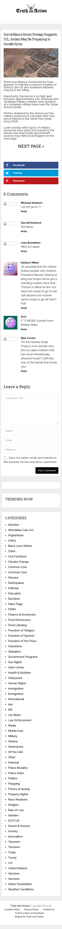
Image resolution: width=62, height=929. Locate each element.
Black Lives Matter (20, 546)
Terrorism (14, 841)
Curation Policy (12, 909)
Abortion (13, 524)
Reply (24, 211)
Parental (13, 762)
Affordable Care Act (21, 530)
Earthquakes (16, 583)
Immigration (15, 688)
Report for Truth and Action (29, 916)
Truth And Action (20, 905)
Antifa (12, 540)
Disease (13, 577)
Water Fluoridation (20, 884)
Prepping (14, 783)
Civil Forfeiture (17, 556)
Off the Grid (15, 752)
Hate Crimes (16, 667)
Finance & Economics (22, 614)
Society (13, 831)
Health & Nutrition (19, 672)
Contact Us (48, 909)
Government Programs (23, 656)
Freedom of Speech (21, 635)
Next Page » (31, 146)
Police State (16, 773)
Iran (10, 704)
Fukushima (15, 646)
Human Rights (17, 683)
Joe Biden (14, 715)
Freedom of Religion (21, 630)
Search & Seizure (19, 826)
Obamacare (15, 746)
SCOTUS (13, 820)
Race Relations (18, 799)
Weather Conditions (21, 889)
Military (12, 736)
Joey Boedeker (31, 242)
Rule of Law (16, 810)
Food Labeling (17, 625)
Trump (12, 857)
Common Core (17, 567)
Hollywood (15, 678)
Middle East (15, 730)
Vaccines (14, 873)
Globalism (14, 651)
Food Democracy (19, 619)
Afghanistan (16, 535)
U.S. (10, 863)
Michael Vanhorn (31, 202)
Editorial (13, 588)
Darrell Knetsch (31, 222)
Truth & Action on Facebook (29, 913)
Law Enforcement (20, 720)
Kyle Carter (28, 338)
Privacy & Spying (19, 789)
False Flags (15, 604)
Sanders (13, 815)
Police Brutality (18, 767)
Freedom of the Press (22, 641)
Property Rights (18, 794)
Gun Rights (15, 662)
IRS (10, 709)
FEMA (12, 609)
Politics (12, 778)
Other (11, 757)
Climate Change (18, 561)
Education (14, 593)
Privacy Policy (31, 909)
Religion (13, 804)
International (16, 699)
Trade (12, 852)
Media (12, 725)
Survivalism (15, 836)
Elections (14, 598)
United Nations (17, 868)
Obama (13, 741)
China (11, 551)
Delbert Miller (30, 262)
